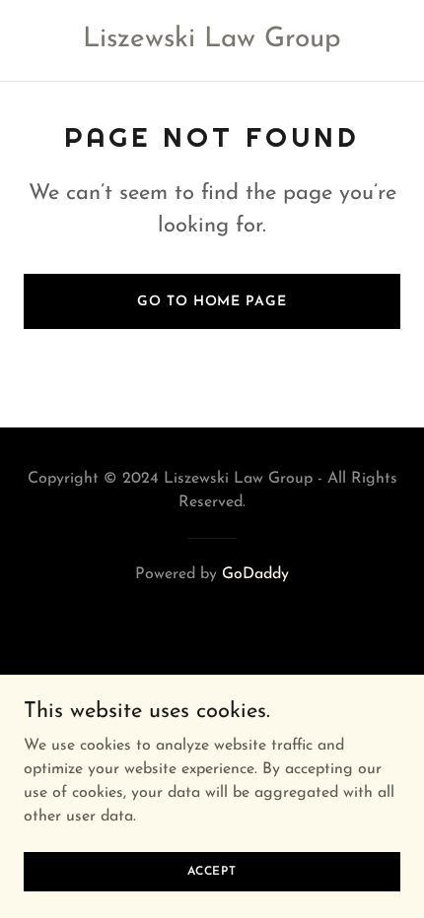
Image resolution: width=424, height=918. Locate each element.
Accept (212, 871)
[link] (212, 42)
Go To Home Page (211, 302)
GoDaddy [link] (255, 574)
